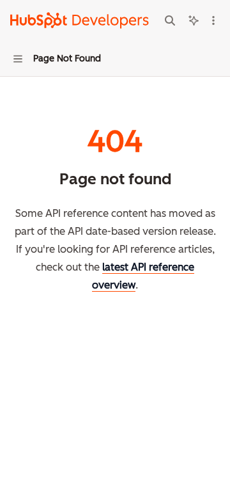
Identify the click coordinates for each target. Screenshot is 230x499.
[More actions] (213, 20)
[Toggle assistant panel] (193, 20)
